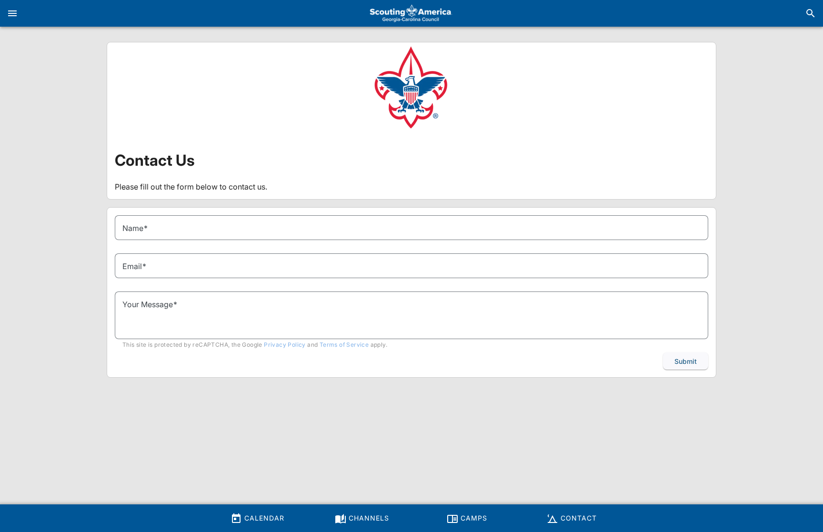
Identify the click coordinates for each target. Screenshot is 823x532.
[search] (810, 13)
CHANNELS (367, 518)
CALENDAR (263, 518)
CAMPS (472, 518)
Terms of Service (344, 344)
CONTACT (577, 518)
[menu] (12, 13)
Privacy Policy (285, 344)
